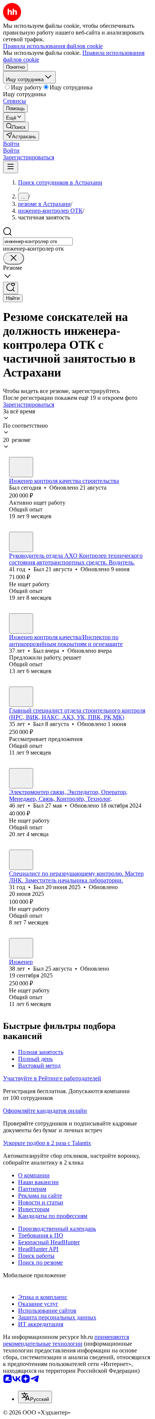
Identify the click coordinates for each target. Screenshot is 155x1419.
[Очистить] (13, 258)
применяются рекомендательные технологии (66, 1340)
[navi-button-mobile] (10, 167)
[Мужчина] (21, 467)
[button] (11, 144)
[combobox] (38, 241)
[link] (16, 126)
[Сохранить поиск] (10, 288)
